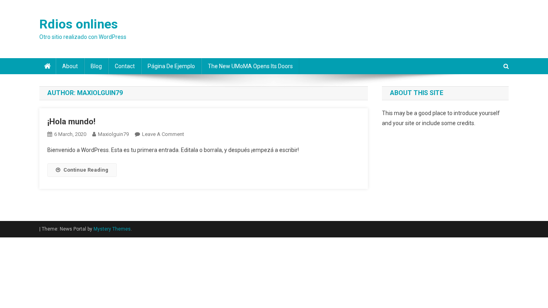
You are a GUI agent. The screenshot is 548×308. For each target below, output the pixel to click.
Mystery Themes (112, 229)
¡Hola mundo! (71, 121)
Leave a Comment (163, 134)
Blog (96, 66)
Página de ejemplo (171, 66)
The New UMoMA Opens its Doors (250, 66)
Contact (125, 66)
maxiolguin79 (113, 134)
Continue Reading (85, 170)
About (70, 66)
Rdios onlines (78, 24)
